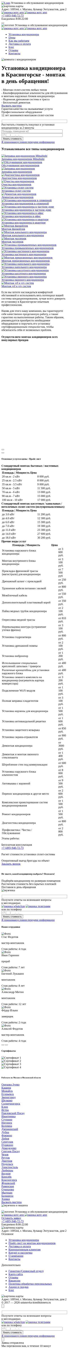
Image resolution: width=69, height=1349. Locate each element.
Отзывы (13, 50)
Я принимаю (28, 142)
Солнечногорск (10, 1103)
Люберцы (7, 1170)
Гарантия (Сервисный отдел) (26, 1271)
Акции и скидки (18, 1286)
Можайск (7, 1090)
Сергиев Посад (10, 1151)
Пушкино (7, 1144)
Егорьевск (7, 1094)
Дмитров (6, 1160)
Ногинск (6, 1122)
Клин (4, 1106)
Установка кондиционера (23, 34)
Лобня (5, 1138)
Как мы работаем (18, 40)
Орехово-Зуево (10, 1084)
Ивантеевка (8, 1116)
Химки (5, 1198)
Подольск (7, 1164)
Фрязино (6, 1135)
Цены (11, 37)
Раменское (7, 1186)
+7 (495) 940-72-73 (12, 15)
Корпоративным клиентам (24, 1249)
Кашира (6, 1087)
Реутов (5, 1157)
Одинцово (7, 1189)
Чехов (4, 1154)
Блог (11, 47)
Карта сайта (15, 1274)
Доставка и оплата (19, 43)
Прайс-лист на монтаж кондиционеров (32, 1243)
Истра (5, 1109)
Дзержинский (9, 1129)
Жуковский (8, 1183)
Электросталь (9, 1167)
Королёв (6, 1176)
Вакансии (14, 1280)
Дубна (5, 1132)
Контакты (14, 53)
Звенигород (8, 1097)
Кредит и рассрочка (20, 1252)
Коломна (6, 1125)
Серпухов (7, 1141)
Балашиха (7, 1195)
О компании (15, 1255)
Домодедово (8, 1148)
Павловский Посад (12, 1113)
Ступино (6, 1119)
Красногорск (9, 1179)
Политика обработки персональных (30, 1283)
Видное (6, 1173)
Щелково (6, 1100)
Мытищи (6, 1192)
